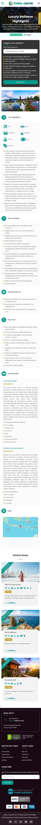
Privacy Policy (6, 751)
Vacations (25, 757)
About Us (24, 751)
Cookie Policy (6, 754)
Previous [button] (3, 100)
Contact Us (25, 754)
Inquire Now (20, 82)
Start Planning (39, 18)
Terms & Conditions (7, 757)
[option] (20, 100)
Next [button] (38, 100)
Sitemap (4, 760)
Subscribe (7, 783)
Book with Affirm (27, 760)
